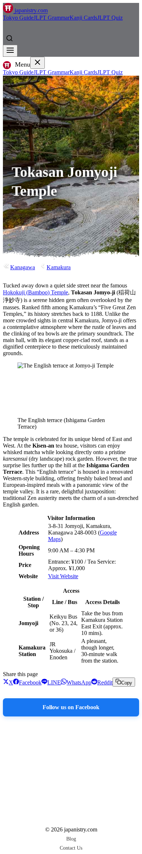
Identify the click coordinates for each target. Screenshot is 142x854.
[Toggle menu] (10, 51)
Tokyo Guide (18, 18)
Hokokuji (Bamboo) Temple (35, 292)
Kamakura (59, 267)
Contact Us (71, 848)
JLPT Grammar (51, 18)
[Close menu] (37, 63)
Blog (71, 839)
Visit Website (63, 576)
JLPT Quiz (110, 18)
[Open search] (9, 38)
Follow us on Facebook (71, 707)
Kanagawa (22, 267)
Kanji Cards (83, 18)
